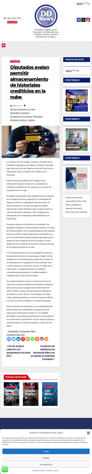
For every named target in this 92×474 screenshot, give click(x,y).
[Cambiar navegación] (46, 45)
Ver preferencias (46, 465)
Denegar (46, 458)
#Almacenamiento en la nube (22, 109)
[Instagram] (42, 339)
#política (31, 120)
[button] (88, 433)
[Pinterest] (23, 339)
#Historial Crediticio (18, 120)
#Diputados (38, 117)
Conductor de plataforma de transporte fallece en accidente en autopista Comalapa (43, 352)
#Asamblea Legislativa (20, 113)
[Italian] (73, 71)
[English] (67, 71)
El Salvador (15, 61)
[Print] (37, 339)
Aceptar (46, 451)
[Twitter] (14, 339)
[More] (46, 339)
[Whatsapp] (32, 339)
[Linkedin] (18, 339)
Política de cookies (39, 470)
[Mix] (28, 339)
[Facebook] (9, 339)
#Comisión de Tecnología (21, 117)
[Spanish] (77, 71)
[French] (70, 71)
